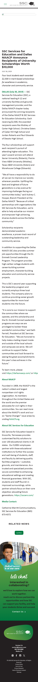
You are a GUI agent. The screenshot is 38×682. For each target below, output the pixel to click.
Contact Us (18, 612)
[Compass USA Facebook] (16, 656)
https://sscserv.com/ (24, 495)
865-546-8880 (19, 649)
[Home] (18, 632)
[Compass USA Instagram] (20, 656)
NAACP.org (14, 419)
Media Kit (19, 651)
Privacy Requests (19, 668)
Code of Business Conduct (19, 670)
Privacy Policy (19, 664)
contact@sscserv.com (19, 647)
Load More (19, 533)
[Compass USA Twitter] (24, 656)
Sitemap (19, 672)
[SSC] (22, 4)
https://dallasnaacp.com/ (18, 373)
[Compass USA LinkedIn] (13, 656)
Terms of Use (19, 666)
